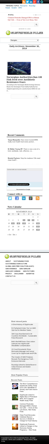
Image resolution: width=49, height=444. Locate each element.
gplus (34, 2)
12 (18, 223)
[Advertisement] (24, 55)
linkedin (31, 2)
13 (24, 223)
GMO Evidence (11, 269)
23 (38, 226)
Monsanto (23, 6)
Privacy (8, 274)
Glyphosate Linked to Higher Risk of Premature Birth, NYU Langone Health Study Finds (28, 397)
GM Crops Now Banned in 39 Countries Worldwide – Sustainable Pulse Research (24, 336)
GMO (20, 8)
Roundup (32, 6)
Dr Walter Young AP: (15, 149)
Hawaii (7, 8)
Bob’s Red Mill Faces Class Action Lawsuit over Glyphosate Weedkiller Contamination (23, 343)
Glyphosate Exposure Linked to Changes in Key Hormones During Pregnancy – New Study (28, 427)
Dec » (15, 235)
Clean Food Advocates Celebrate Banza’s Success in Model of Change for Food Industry (28, 418)
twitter (27, 2)
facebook (38, 2)
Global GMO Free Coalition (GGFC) (19, 266)
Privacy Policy (28, 439)
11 (13, 223)
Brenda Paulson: (14, 158)
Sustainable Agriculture (16, 264)
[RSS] (38, 198)
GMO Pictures (28, 271)
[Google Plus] (31, 198)
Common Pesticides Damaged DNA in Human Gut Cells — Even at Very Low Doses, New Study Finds (23, 19)
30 (38, 230)
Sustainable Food (21, 261)
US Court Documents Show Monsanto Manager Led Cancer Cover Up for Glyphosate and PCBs (24, 351)
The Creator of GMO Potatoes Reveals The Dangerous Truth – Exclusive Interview (23, 359)
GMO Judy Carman (12, 271)
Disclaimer (18, 274)
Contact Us (10, 276)
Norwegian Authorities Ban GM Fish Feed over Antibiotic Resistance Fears (24, 79)
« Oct (9, 235)
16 (38, 223)
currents (42, 2)
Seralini (14, 8)
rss (24, 2)
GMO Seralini (24, 269)
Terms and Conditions (16, 439)
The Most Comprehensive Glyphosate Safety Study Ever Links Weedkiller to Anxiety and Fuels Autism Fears (28, 387)
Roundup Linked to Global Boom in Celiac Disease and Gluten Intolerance (24, 367)
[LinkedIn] (24, 198)
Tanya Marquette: (14, 140)
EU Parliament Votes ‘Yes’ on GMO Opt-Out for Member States (24, 329)
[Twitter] (10, 198)
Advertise (30, 274)
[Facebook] (17, 198)
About (8, 261)
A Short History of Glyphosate (22, 324)
